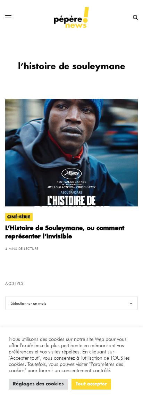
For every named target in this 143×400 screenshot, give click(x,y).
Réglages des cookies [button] (38, 384)
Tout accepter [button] (91, 384)
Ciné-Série (19, 217)
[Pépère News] (71, 17)
